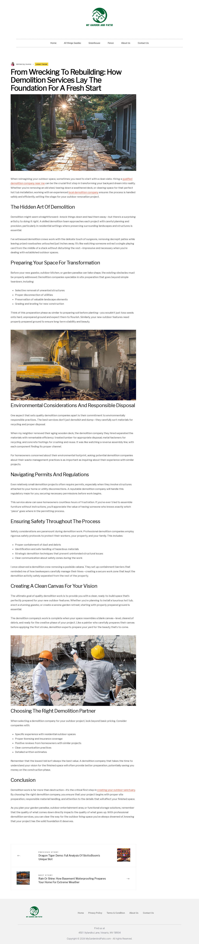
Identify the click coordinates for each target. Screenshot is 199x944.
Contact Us (143, 43)
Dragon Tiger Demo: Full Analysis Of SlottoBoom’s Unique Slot (69, 856)
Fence (111, 43)
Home (53, 43)
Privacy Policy (95, 913)
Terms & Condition (116, 913)
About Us (125, 43)
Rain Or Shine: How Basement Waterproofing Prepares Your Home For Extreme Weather (72, 879)
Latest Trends (41, 64)
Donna (28, 64)
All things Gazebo (72, 43)
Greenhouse (94, 43)
